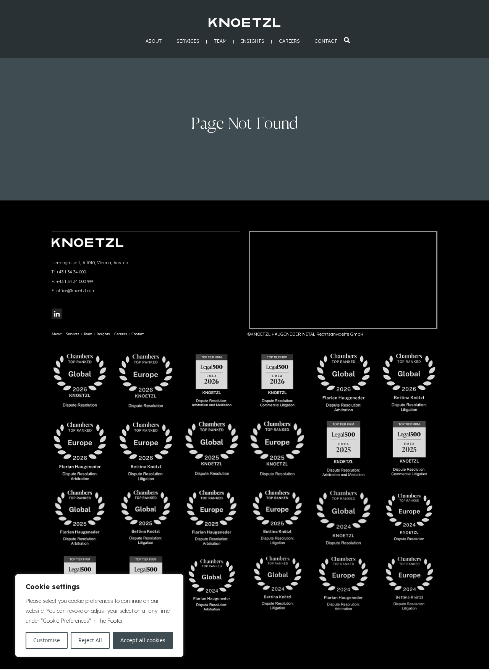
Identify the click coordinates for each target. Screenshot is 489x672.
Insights (252, 41)
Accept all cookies (142, 640)
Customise (46, 640)
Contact (325, 41)
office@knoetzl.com (76, 290)
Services (187, 41)
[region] (99, 615)
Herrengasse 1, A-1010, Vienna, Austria (90, 262)
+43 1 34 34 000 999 (74, 281)
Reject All (90, 640)
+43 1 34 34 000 (71, 272)
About (154, 41)
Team (220, 41)
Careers (289, 41)
